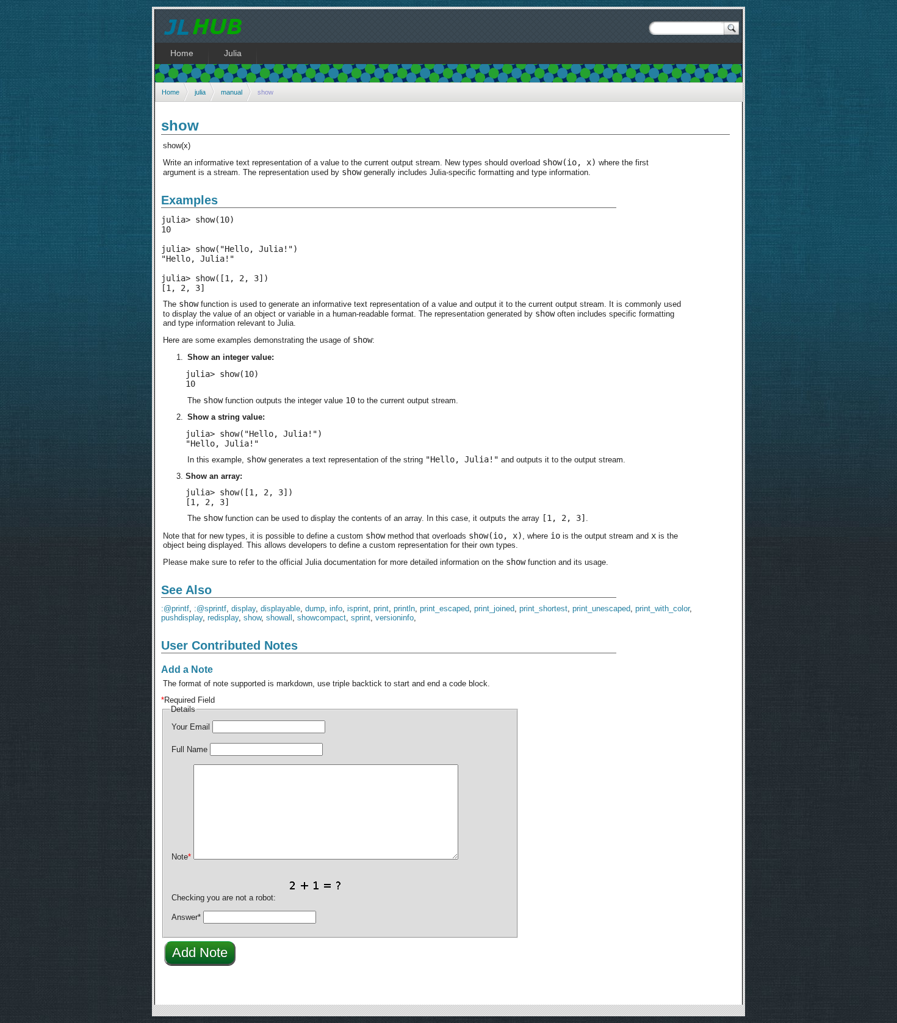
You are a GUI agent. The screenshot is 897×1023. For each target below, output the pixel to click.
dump (315, 608)
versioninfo (394, 617)
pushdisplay (182, 617)
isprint (358, 608)
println (404, 608)
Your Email (190, 726)
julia (200, 92)
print (381, 608)
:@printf (175, 608)
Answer (186, 917)
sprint (360, 617)
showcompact (321, 617)
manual (231, 92)
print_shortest (543, 608)
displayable (280, 608)
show (252, 617)
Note (181, 856)
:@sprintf (210, 608)
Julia (233, 53)
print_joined (494, 608)
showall (279, 617)
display (243, 608)
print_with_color (662, 608)
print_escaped (444, 608)
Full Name (189, 749)
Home (170, 92)
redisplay (223, 617)
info (336, 608)
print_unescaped (601, 608)
